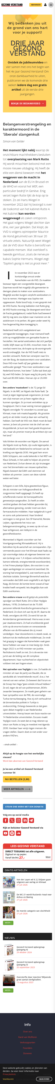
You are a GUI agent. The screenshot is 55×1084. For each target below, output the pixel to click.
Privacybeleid (9, 1074)
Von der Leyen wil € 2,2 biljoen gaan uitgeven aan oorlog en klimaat (34, 880)
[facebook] (5, 820)
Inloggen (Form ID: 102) (45, 5)
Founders (27, 1047)
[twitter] (12, 820)
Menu (51, 5)
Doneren (27, 1053)
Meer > (8, 922)
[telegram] (31, 820)
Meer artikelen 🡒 (17, 789)
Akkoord (44, 1079)
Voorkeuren (8, 1079)
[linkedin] (25, 820)
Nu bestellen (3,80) (17, 779)
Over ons (27, 1031)
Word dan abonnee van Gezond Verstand (23, 761)
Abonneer (36, 5)
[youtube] (5, 833)
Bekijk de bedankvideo (27, 103)
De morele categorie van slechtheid (33, 911)
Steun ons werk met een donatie (24, 806)
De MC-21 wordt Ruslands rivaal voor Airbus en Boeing (34, 895)
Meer (48, 857)
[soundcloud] (18, 833)
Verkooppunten (27, 1042)
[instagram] (18, 820)
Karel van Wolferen (27, 1037)
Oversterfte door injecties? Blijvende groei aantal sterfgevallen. (34, 978)
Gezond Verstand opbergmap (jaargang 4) (31, 948)
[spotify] (12, 833)
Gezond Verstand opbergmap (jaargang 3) (31, 963)
